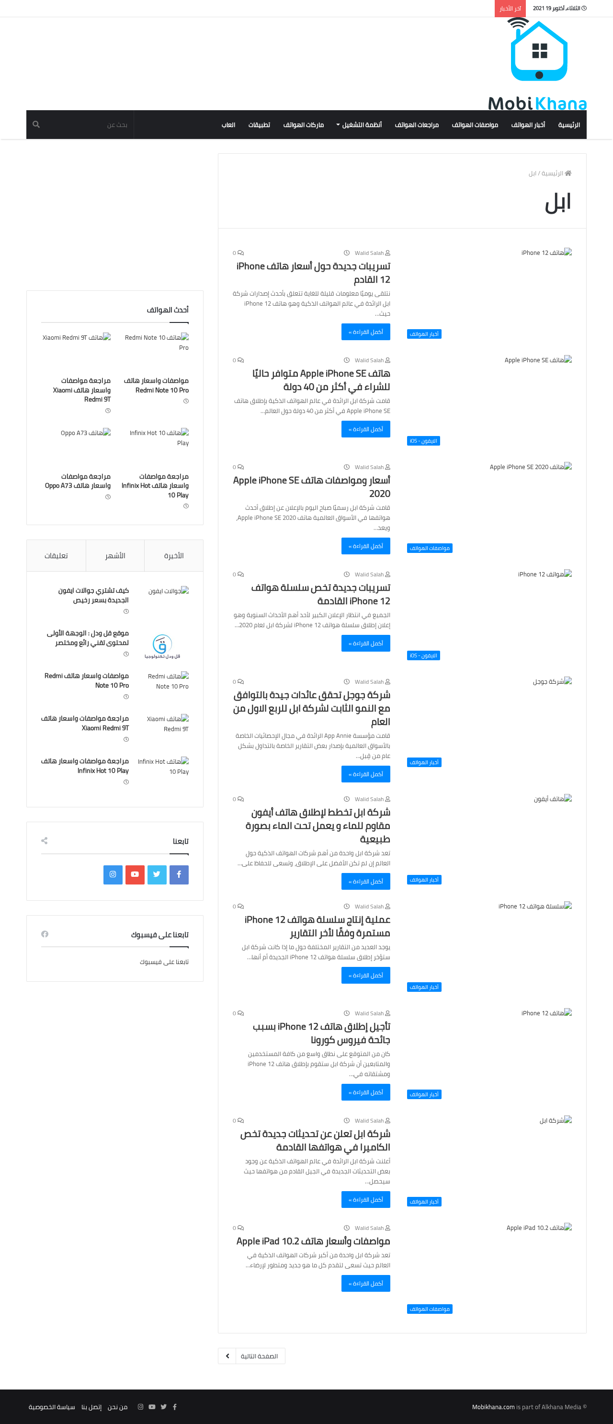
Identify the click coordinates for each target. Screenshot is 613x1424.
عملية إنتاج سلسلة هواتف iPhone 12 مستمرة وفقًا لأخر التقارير (317, 926)
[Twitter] (157, 874)
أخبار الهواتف (528, 124)
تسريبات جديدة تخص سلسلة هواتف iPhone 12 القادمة (320, 593)
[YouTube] (135, 874)
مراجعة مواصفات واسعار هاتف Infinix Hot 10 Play (155, 485)
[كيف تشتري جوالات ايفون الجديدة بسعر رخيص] (162, 604)
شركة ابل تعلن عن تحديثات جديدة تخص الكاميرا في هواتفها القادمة (315, 1140)
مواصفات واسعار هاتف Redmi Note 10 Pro (156, 385)
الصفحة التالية (259, 1356)
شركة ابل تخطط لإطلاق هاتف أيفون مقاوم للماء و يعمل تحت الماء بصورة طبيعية (318, 825)
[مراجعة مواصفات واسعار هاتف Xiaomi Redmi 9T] (76, 352)
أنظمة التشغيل (362, 124)
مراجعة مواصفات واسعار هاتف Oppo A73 (78, 481)
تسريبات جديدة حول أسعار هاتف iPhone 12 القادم (313, 272)
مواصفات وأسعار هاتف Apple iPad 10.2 (313, 1241)
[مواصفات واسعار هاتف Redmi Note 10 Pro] (154, 352)
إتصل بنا (91, 1407)
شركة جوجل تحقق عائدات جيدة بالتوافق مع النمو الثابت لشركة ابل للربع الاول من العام (311, 708)
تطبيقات (259, 124)
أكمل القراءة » (366, 331)
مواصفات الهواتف (475, 124)
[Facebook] (179, 874)
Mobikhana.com (493, 1407)
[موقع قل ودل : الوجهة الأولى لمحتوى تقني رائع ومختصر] (162, 647)
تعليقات (56, 556)
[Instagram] (113, 874)
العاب (228, 124)
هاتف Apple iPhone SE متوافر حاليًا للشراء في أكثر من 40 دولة (321, 379)
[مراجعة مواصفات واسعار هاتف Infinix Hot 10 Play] (154, 447)
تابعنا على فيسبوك (164, 961)
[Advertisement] (200, 48)
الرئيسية (569, 124)
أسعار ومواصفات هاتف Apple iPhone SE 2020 (311, 486)
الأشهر (115, 556)
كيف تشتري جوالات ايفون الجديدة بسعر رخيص (93, 595)
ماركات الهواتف (304, 124)
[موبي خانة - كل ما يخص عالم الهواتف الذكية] (537, 63)
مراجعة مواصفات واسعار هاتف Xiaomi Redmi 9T (82, 389)
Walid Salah (370, 252)
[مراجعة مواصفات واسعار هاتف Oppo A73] (76, 447)
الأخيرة (174, 556)
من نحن (117, 1407)
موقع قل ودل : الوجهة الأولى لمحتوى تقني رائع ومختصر (88, 638)
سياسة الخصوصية (52, 1407)
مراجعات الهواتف (417, 124)
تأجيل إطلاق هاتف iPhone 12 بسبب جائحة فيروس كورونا (321, 1032)
